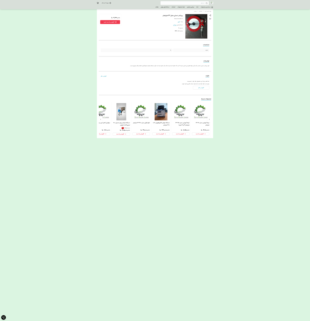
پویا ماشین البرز (208, 11)
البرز (179, 21)
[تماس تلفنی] (3, 317)
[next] (101, 119)
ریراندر (195, 11)
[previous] (209, 119)
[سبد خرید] (98, 3)
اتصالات (200, 11)
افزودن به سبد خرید (109, 22)
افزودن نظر (103, 76)
